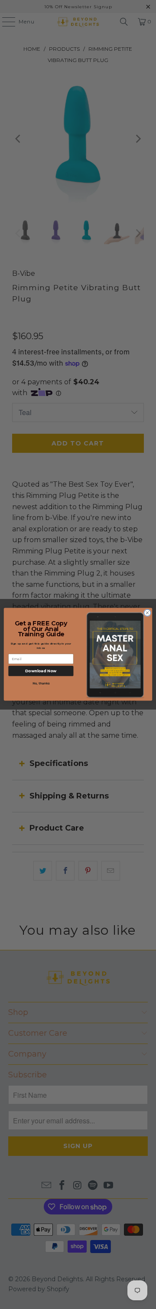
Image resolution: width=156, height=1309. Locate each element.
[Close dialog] (147, 613)
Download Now (41, 671)
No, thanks (41, 683)
